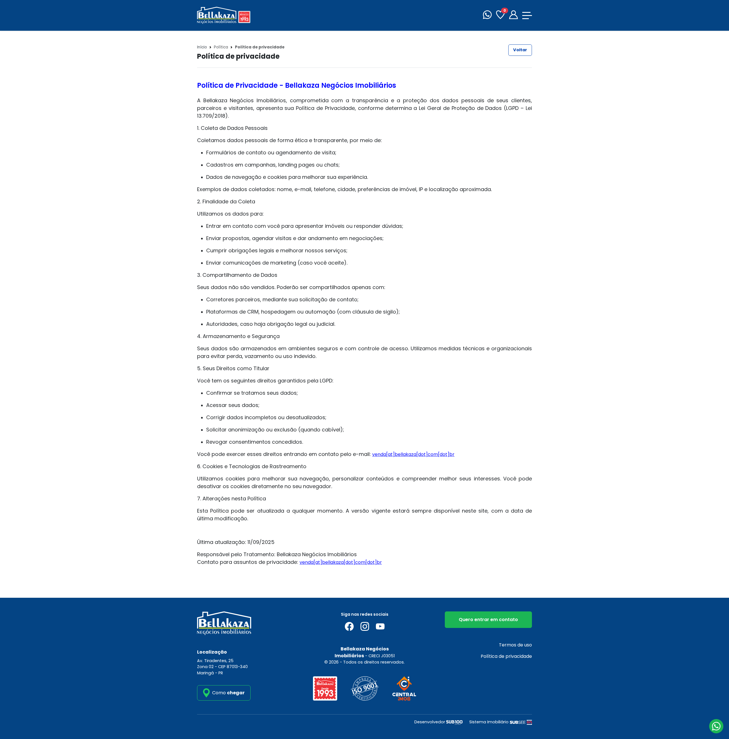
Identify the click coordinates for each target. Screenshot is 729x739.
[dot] (443, 454)
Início (202, 47)
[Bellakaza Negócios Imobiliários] (223, 15)
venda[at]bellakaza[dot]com (405, 454)
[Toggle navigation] (527, 15)
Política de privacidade (506, 656)
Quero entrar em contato (488, 619)
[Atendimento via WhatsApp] (716, 726)
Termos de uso (515, 645)
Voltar (520, 50)
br (451, 454)
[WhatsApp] (487, 16)
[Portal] (513, 16)
